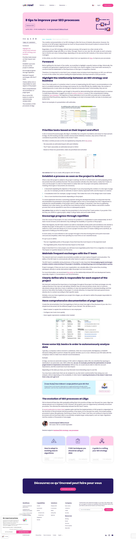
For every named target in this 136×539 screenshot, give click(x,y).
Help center (67, 528)
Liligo (91, 58)
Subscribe (108, 509)
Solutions (51, 5)
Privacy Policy (38, 535)
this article (88, 141)
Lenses (38, 510)
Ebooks (66, 521)
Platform (42, 5)
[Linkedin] (106, 535)
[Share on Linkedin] (28, 39)
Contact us (67, 508)
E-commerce (53, 508)
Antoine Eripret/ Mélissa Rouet (58, 29)
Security (38, 519)
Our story (67, 512)
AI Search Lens (41, 512)
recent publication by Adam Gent (54, 409)
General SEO (30, 25)
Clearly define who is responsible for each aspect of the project (29, 84)
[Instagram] (109, 535)
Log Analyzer (39, 508)
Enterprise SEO (54, 505)
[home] (28, 5)
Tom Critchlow (54, 95)
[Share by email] (36, 39)
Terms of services (47, 535)
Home (43, 39)
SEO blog (67, 518)
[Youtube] (112, 535)
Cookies (54, 535)
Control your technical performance (27, 506)
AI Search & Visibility (27, 515)
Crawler (38, 505)
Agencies (53, 515)
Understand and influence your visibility (27, 510)
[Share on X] (30, 39)
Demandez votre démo (68, 489)
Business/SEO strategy (60, 430)
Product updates (68, 525)
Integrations (39, 517)
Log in (98, 5)
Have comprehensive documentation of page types (29, 90)
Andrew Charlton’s (78, 93)
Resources (62, 5)
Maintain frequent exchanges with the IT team (29, 77)
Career (66, 510)
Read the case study (104, 391)
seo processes (73, 430)
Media (52, 510)
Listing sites (53, 512)
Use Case (67, 523)
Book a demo (108, 5)
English (59, 535)
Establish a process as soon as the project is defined (29, 66)
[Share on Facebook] (33, 39)
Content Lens (41, 515)
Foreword (26, 46)
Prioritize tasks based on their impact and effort (29, 59)
